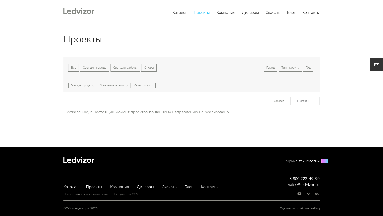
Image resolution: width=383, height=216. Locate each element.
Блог (291, 12)
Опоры (149, 67)
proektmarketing (308, 208)
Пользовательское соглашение (86, 194)
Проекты (202, 12)
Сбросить (279, 101)
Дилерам (250, 12)
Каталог (179, 12)
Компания (225, 12)
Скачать (273, 12)
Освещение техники (112, 85)
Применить (305, 101)
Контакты (311, 12)
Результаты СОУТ (127, 194)
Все (73, 67)
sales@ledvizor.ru (304, 184)
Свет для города (95, 67)
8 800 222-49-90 (304, 178)
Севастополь (142, 85)
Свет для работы (125, 67)
